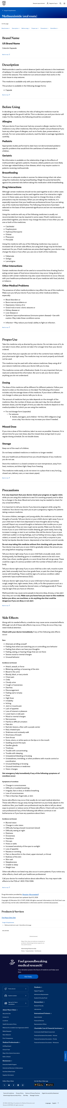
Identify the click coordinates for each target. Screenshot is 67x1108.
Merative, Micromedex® (30, 894)
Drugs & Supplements (10, 10)
